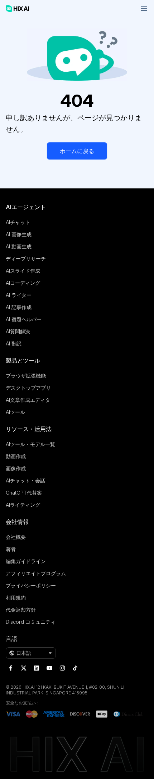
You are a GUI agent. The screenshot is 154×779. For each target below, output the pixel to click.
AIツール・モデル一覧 (30, 444)
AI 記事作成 (19, 307)
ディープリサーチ (26, 259)
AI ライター (19, 295)
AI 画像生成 (19, 234)
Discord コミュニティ (31, 622)
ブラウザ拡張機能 (26, 376)
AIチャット (18, 222)
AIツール (15, 412)
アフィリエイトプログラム (36, 573)
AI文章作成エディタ (28, 400)
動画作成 (16, 456)
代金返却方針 (21, 610)
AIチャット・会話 (25, 480)
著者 (11, 549)
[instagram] (62, 668)
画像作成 (16, 468)
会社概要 (16, 537)
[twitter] (23, 668)
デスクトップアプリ (28, 388)
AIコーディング (23, 283)
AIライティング (23, 505)
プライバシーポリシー (31, 585)
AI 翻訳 (13, 343)
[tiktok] (75, 668)
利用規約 (16, 598)
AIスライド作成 (23, 271)
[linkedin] (36, 668)
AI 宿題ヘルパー (24, 319)
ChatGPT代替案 (24, 493)
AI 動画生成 (19, 246)
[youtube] (49, 668)
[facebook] (11, 668)
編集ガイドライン (26, 561)
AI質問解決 (18, 331)
